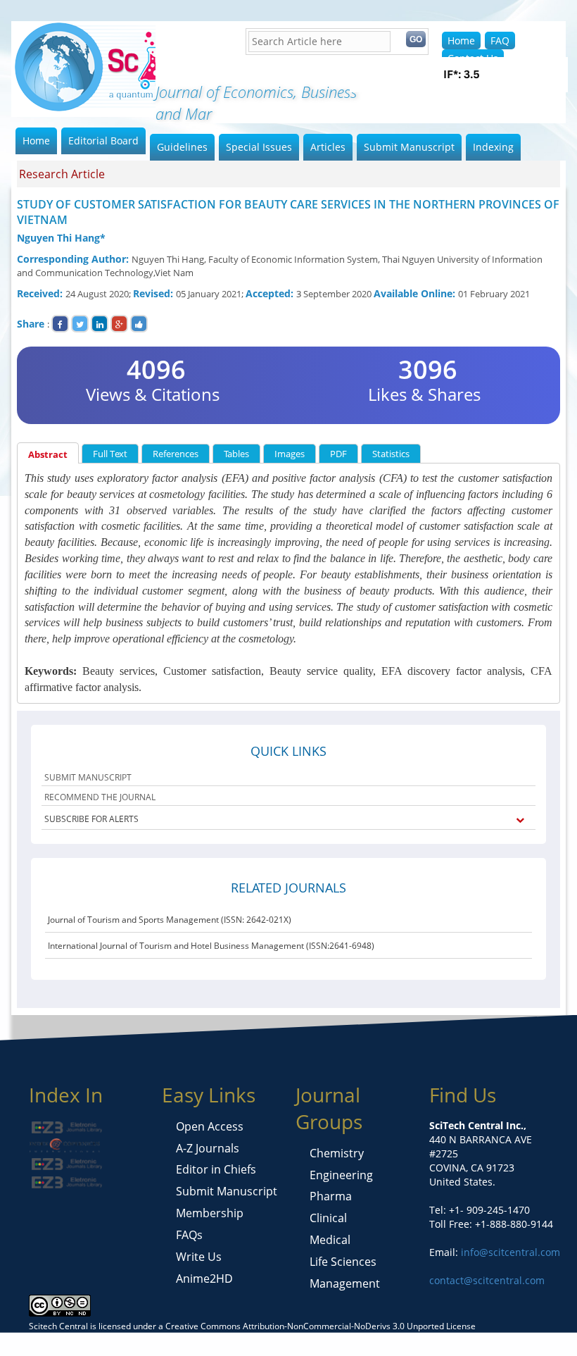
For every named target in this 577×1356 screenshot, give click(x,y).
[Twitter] (80, 323)
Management (345, 1283)
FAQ (499, 40)
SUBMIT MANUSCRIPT (88, 777)
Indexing (493, 147)
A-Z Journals (207, 1148)
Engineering (341, 1175)
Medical (330, 1240)
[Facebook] (60, 323)
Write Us (199, 1256)
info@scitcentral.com (509, 1252)
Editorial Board (103, 140)
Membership (209, 1213)
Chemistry (337, 1153)
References (175, 453)
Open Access (209, 1126)
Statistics (391, 453)
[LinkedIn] (99, 323)
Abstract (48, 454)
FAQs (189, 1235)
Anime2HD (204, 1278)
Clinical (328, 1218)
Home (461, 40)
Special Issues (259, 147)
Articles (327, 147)
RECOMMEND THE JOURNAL (100, 797)
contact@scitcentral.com (487, 1280)
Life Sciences (343, 1261)
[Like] (139, 323)
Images (289, 453)
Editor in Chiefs (216, 1169)
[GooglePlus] (119, 323)
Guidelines (182, 147)
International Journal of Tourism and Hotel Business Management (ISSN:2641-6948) (211, 946)
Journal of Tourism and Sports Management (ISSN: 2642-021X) (169, 920)
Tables (236, 453)
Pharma (331, 1196)
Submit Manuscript (409, 147)
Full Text (110, 453)
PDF (338, 453)
